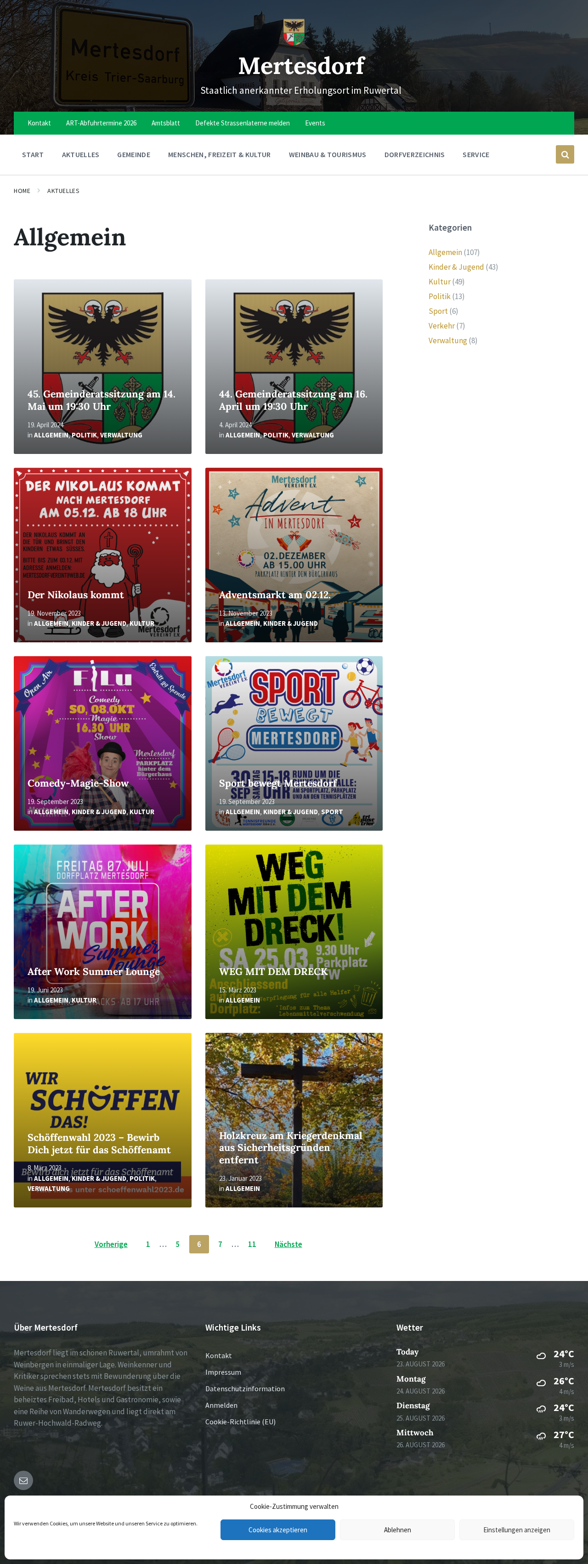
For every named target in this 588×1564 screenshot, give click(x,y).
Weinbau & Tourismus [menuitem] (328, 154)
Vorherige (111, 1244)
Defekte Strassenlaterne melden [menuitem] (242, 123)
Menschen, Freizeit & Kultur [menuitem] (219, 154)
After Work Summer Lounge (94, 971)
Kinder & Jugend (99, 623)
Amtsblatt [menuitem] (166, 123)
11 (252, 1244)
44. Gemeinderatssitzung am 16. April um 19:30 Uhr (293, 400)
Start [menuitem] (33, 154)
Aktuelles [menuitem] (81, 154)
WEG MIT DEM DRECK (273, 971)
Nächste (288, 1244)
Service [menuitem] (476, 154)
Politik (84, 435)
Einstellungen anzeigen (516, 1529)
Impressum (223, 1372)
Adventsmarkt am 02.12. (275, 595)
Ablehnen (397, 1529)
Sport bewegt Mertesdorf (278, 783)
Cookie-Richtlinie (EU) (240, 1421)
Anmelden (221, 1405)
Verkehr (442, 326)
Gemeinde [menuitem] (133, 154)
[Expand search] (565, 154)
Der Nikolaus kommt (76, 595)
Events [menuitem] (315, 123)
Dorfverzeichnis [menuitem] (414, 154)
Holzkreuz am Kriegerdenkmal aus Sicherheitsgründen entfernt (290, 1147)
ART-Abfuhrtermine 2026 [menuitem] (101, 123)
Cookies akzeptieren (278, 1529)
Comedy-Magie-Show (78, 783)
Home (22, 191)
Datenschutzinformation (245, 1388)
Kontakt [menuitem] (39, 123)
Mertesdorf (301, 65)
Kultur (142, 623)
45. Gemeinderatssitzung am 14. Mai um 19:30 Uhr (101, 400)
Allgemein (51, 435)
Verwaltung (121, 435)
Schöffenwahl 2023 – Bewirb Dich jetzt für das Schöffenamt (99, 1143)
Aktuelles (63, 191)
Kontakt (218, 1355)
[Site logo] (294, 43)
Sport (332, 811)
